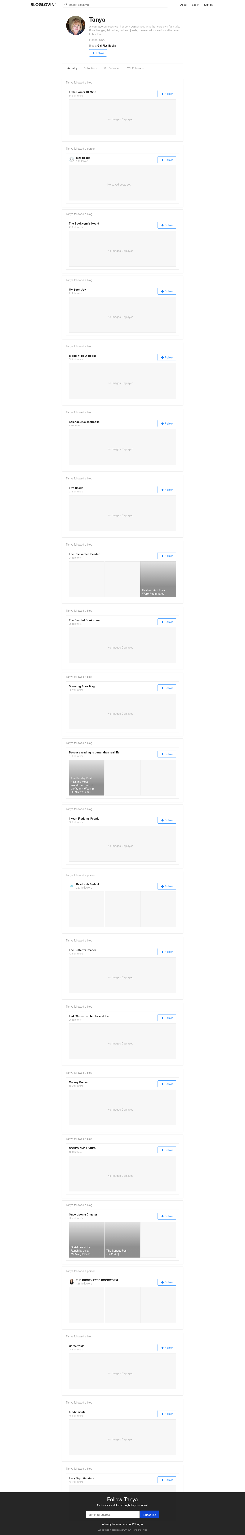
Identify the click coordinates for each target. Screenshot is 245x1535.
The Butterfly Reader (82, 950)
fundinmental (77, 1412)
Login (139, 1524)
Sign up (208, 4)
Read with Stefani (87, 884)
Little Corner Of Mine (82, 92)
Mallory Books (78, 1082)
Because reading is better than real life (94, 752)
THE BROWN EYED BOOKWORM (97, 1280)
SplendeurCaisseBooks (84, 422)
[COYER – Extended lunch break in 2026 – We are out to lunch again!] (122, 777)
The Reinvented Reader (84, 554)
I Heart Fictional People (84, 818)
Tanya (69, 82)
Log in (195, 4)
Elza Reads (83, 158)
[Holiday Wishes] (122, 579)
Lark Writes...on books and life (89, 1016)
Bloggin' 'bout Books (82, 356)
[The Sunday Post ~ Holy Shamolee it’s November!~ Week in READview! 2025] (158, 777)
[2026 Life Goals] (86, 579)
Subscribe (149, 1515)
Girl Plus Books (106, 45)
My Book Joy (77, 289)
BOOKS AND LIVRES (82, 1148)
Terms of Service (139, 1529)
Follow (100, 53)
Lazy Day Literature (81, 1478)
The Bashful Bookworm (84, 620)
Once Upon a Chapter (83, 1214)
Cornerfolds (76, 1346)
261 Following (111, 68)
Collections (90, 68)
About (183, 4)
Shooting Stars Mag (82, 686)
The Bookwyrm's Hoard (84, 223)
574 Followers (135, 68)
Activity (72, 68)
